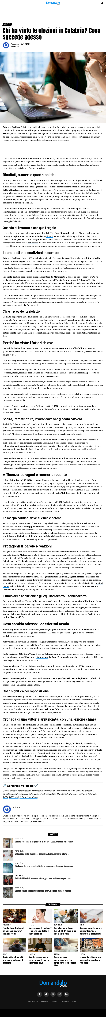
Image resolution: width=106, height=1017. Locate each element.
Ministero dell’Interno (67, 793)
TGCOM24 (13, 797)
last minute (33, 242)
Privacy (75, 1001)
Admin (16, 46)
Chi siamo (45, 1001)
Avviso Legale (33, 1001)
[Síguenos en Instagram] (59, 994)
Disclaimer (64, 1001)
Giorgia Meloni (19, 554)
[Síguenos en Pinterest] (53, 994)
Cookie (54, 1001)
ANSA (90, 793)
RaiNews (83, 793)
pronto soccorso (24, 749)
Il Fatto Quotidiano (28, 797)
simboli (49, 236)
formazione (42, 657)
